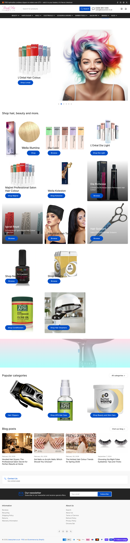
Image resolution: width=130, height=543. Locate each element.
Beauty (14, 15)
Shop (33, 153)
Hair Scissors (98, 228)
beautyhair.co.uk (14, 540)
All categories (117, 375)
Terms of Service (72, 515)
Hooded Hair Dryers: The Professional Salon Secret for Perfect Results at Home (14, 461)
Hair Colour (26, 15)
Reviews (5, 510)
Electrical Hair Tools (60, 233)
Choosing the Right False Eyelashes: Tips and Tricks (109, 460)
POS (22, 540)
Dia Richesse (98, 183)
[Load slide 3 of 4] (66, 104)
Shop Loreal (25, 82)
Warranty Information (10, 521)
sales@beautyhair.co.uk (104, 10)
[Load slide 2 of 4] (64, 104)
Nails (37, 15)
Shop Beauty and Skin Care (104, 415)
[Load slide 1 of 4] (61, 104)
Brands (104, 15)
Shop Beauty (55, 276)
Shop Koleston (56, 196)
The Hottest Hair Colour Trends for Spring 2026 (79, 460)
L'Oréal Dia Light (100, 145)
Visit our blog (117, 429)
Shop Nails (11, 276)
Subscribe (104, 494)
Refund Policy (71, 518)
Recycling (5, 513)
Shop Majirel (13, 196)
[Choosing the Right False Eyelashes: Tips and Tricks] (113, 443)
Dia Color (53, 147)
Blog (113, 15)
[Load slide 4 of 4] (68, 104)
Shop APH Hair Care (58, 415)
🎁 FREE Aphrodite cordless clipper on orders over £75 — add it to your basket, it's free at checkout (37, 2)
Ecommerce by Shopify (36, 540)
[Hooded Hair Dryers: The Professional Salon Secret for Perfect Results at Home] (17, 443)
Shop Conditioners (15, 328)
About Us (69, 513)
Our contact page (14, 481)
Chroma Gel (70, 523)
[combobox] (56, 8)
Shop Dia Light (99, 153)
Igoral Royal (12, 226)
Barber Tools (80, 15)
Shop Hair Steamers (58, 328)
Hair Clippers (13, 415)
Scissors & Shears (64, 15)
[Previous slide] (58, 104)
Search (68, 510)
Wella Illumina (31, 147)
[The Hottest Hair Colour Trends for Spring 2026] (81, 443)
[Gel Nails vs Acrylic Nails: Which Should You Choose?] (49, 443)
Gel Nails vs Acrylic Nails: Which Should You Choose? (48, 460)
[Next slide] (71, 104)
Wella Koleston (57, 190)
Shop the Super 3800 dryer (65, 359)
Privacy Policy (71, 521)
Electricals (48, 15)
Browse (54, 153)
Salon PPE (93, 15)
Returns (5, 518)
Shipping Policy (8, 515)
